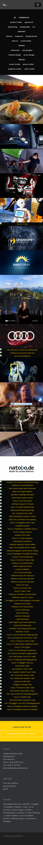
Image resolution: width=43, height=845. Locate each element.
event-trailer (14, 64)
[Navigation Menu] (38, 5)
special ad (29, 22)
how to (15, 41)
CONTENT (21, 31)
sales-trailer (29, 69)
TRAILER (21, 59)
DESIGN (22, 45)
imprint (5, 789)
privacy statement (9, 786)
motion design (15, 55)
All (15, 17)
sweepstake (25, 27)
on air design (28, 55)
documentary (31, 36)
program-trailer (15, 69)
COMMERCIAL (24, 17)
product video (16, 22)
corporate (19, 36)
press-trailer (28, 64)
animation (15, 50)
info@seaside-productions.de (21, 734)
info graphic (27, 50)
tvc (33, 27)
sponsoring (12, 27)
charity (9, 36)
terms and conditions (10, 783)
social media (26, 41)
